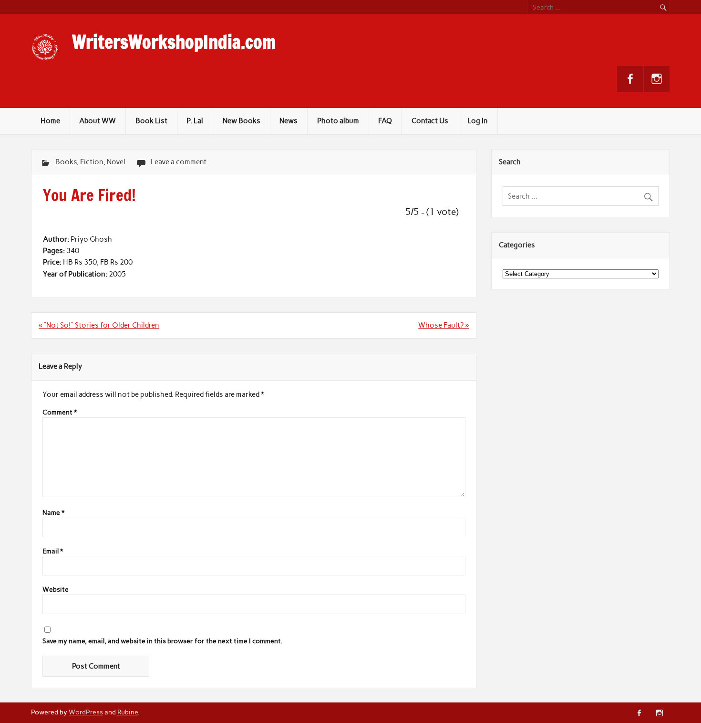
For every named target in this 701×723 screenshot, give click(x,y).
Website (55, 589)
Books (66, 162)
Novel (116, 162)
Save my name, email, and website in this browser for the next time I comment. (162, 641)
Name (53, 513)
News (288, 121)
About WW (97, 121)
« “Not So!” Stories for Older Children (99, 325)
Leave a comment (178, 162)
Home (50, 121)
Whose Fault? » (443, 325)
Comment (59, 412)
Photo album (338, 121)
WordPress (86, 712)
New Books (241, 121)
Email (52, 551)
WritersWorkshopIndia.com (174, 42)
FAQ (385, 121)
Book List (151, 121)
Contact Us (430, 121)
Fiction (91, 162)
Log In (477, 121)
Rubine (127, 712)
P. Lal (194, 121)
